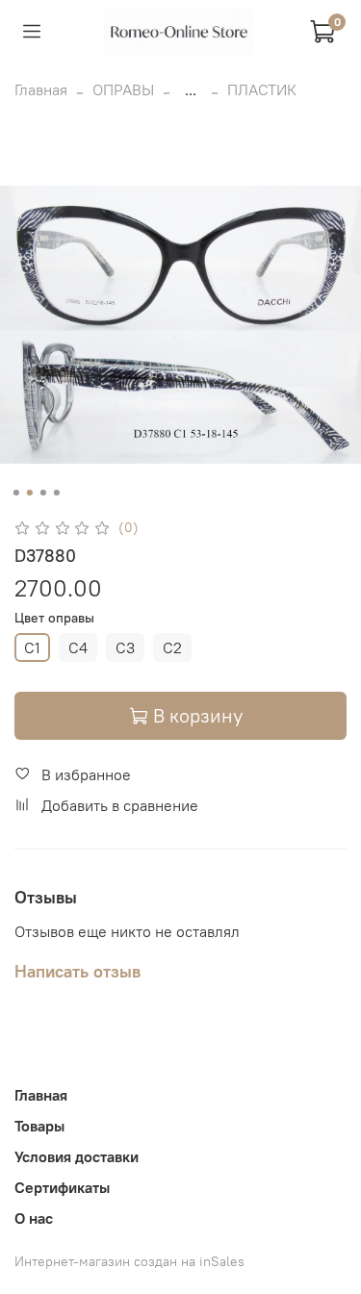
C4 (78, 647)
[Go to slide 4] (56, 492)
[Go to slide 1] (15, 492)
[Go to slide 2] (29, 492)
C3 (125, 647)
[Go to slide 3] (42, 492)
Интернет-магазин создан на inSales (129, 1261)
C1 (32, 647)
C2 (172, 647)
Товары (39, 1125)
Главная (40, 89)
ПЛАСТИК (262, 89)
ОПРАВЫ (123, 89)
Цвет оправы (54, 618)
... (190, 89)
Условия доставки (76, 1156)
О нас (33, 1218)
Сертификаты (62, 1187)
